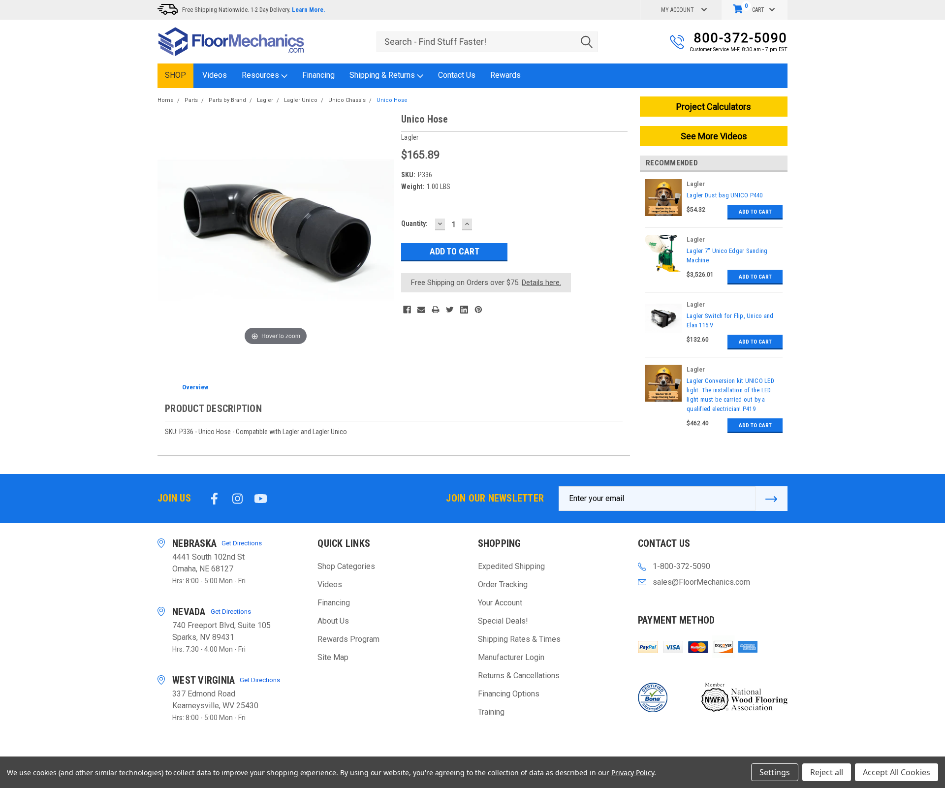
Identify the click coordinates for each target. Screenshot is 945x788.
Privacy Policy (632, 772)
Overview (195, 387)
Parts (191, 100)
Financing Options (508, 693)
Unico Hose (392, 100)
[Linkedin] (464, 310)
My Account (677, 9)
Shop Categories (346, 566)
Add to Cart (755, 212)
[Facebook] (407, 310)
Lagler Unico (300, 100)
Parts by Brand (227, 100)
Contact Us (456, 75)
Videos (214, 75)
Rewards (505, 75)
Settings (774, 772)
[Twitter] (450, 310)
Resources (261, 75)
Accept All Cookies (896, 772)
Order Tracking (503, 584)
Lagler (265, 100)
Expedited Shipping (511, 566)
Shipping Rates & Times (519, 639)
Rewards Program (348, 639)
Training (491, 712)
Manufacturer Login (511, 657)
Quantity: (414, 223)
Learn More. (308, 9)
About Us (333, 621)
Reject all (826, 772)
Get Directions (241, 543)
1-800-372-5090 (681, 566)
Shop (175, 75)
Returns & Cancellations (519, 675)
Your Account (500, 602)
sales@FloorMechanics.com (701, 582)
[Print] (436, 310)
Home (166, 100)
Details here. (541, 282)
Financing (318, 75)
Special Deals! (503, 621)
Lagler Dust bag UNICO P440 (725, 195)
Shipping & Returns (383, 75)
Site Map (332, 657)
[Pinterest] (478, 310)
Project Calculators (713, 106)
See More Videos (714, 136)
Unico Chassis (347, 100)
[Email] (421, 310)
